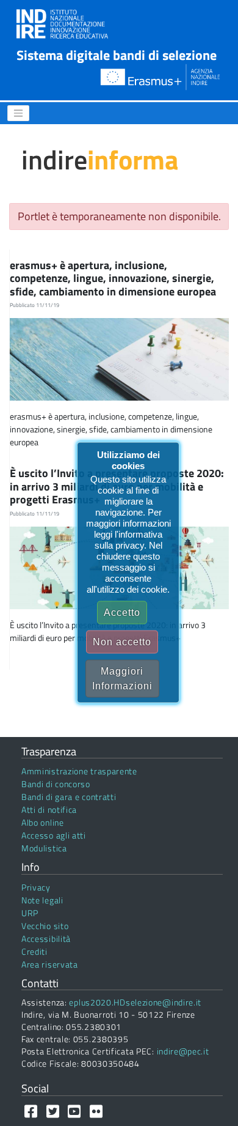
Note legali (42, 900)
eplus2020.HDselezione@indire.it (135, 1002)
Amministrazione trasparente (79, 771)
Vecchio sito (44, 925)
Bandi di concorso (55, 783)
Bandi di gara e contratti (69, 796)
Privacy (36, 887)
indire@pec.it (183, 1051)
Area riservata (49, 964)
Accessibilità (46, 938)
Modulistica (44, 848)
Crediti (34, 951)
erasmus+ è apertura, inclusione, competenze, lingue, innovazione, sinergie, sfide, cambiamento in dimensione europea (114, 278)
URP (29, 912)
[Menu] (18, 113)
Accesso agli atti (53, 835)
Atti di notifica (49, 809)
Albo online (42, 822)
